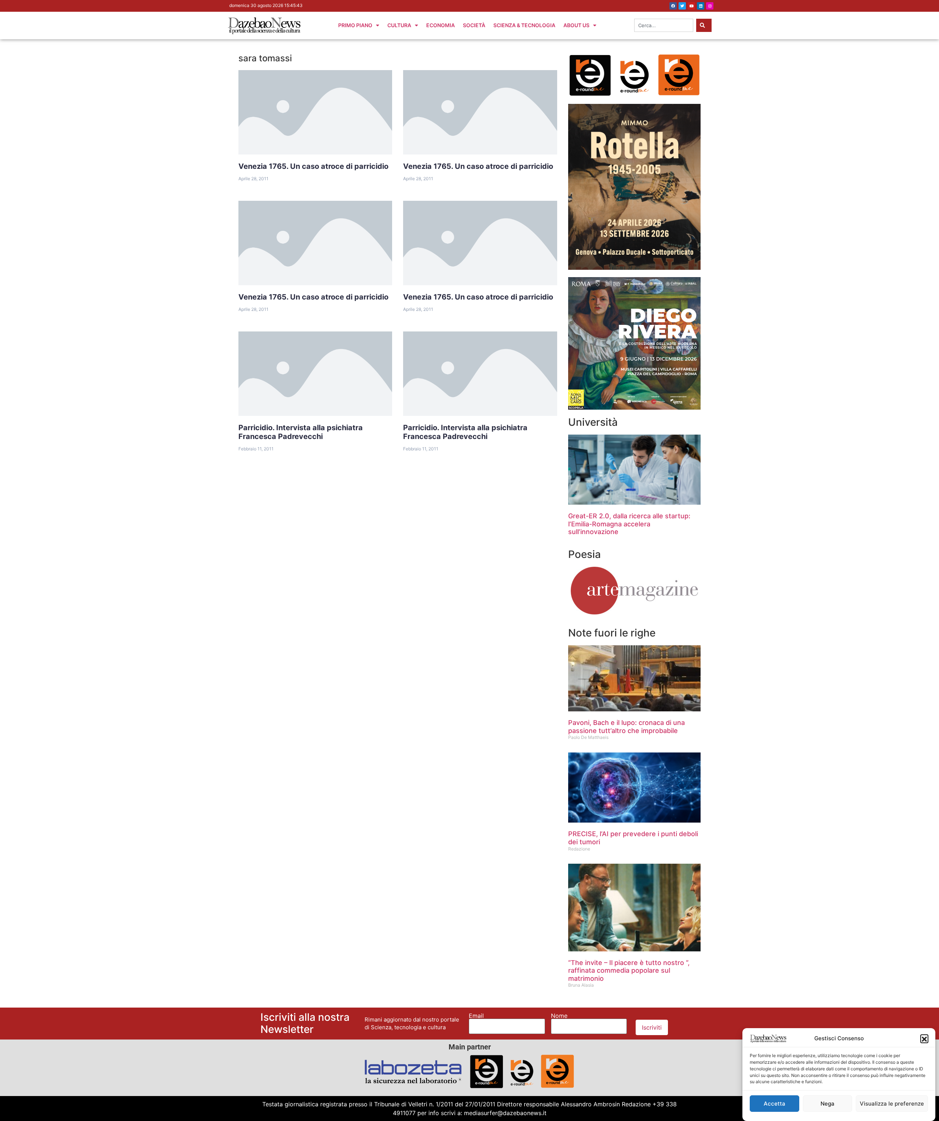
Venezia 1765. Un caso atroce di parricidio (313, 166)
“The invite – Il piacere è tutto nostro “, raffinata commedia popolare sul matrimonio (629, 970)
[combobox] (663, 25)
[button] (924, 1038)
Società (474, 25)
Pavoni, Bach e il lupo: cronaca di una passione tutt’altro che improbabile (626, 726)
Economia (440, 25)
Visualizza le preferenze (892, 1103)
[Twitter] (682, 6)
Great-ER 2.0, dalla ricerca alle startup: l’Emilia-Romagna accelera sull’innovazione (629, 524)
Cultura (399, 25)
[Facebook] (673, 6)
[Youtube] (691, 6)
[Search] (704, 25)
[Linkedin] (700, 6)
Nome (559, 1016)
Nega (827, 1103)
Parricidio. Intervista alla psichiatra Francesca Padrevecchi (300, 432)
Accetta (774, 1103)
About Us (576, 25)
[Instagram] (709, 6)
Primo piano (355, 25)
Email (476, 1016)
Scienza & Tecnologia (524, 25)
